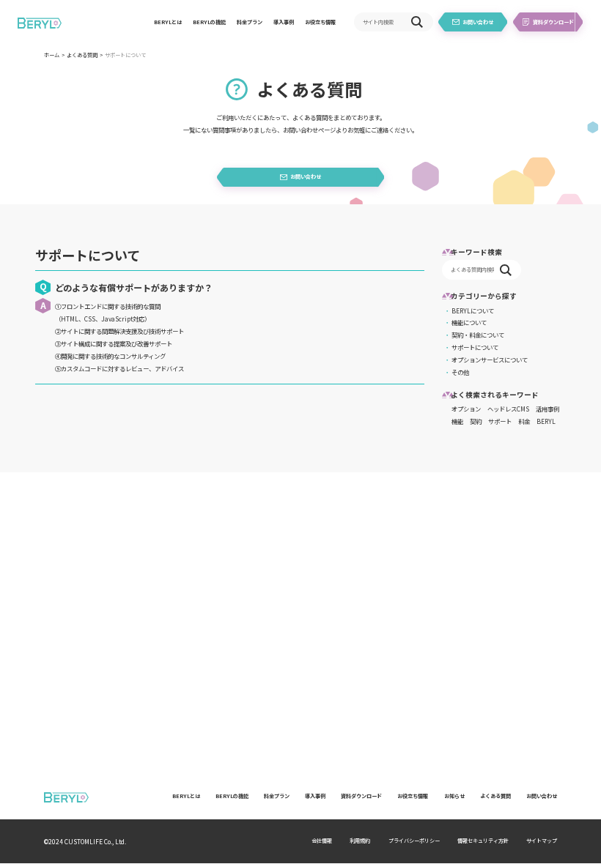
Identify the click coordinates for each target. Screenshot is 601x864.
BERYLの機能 (209, 22)
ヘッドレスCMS (508, 408)
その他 (460, 372)
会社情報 (321, 840)
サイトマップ (541, 840)
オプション (466, 408)
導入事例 (283, 22)
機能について (469, 322)
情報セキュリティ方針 (483, 840)
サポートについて (474, 347)
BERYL (546, 421)
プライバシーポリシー (414, 840)
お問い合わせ (541, 796)
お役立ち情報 (320, 22)
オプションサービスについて (489, 359)
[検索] (417, 22)
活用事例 (547, 408)
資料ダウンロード (361, 796)
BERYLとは (168, 22)
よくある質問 (82, 55)
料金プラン (249, 22)
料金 (524, 421)
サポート (500, 421)
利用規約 (360, 840)
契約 (476, 421)
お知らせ (454, 796)
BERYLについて (472, 310)
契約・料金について (477, 334)
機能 (457, 421)
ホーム (51, 55)
